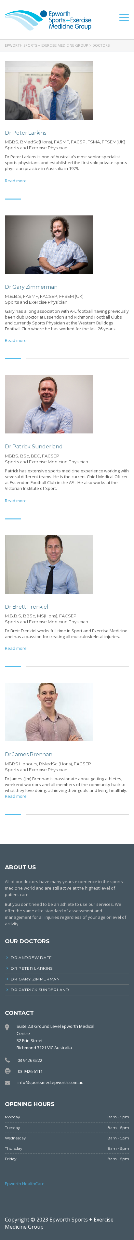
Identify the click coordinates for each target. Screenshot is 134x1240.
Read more (16, 181)
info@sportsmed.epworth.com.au (51, 1082)
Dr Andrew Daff (31, 957)
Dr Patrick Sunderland (40, 989)
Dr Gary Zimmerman (35, 979)
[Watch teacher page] (49, 90)
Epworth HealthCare (25, 1183)
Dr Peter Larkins (32, 968)
